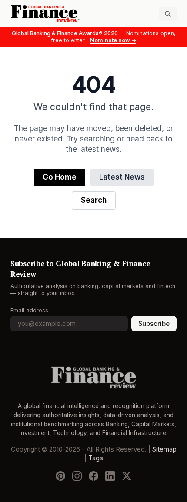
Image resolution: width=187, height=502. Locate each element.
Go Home (60, 177)
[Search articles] (168, 14)
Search (94, 200)
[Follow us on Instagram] (77, 476)
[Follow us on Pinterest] (60, 476)
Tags (95, 458)
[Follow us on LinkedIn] (110, 476)
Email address (29, 310)
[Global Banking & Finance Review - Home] (50, 13)
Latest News (122, 177)
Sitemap (164, 449)
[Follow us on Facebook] (93, 476)
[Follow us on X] (126, 476)
